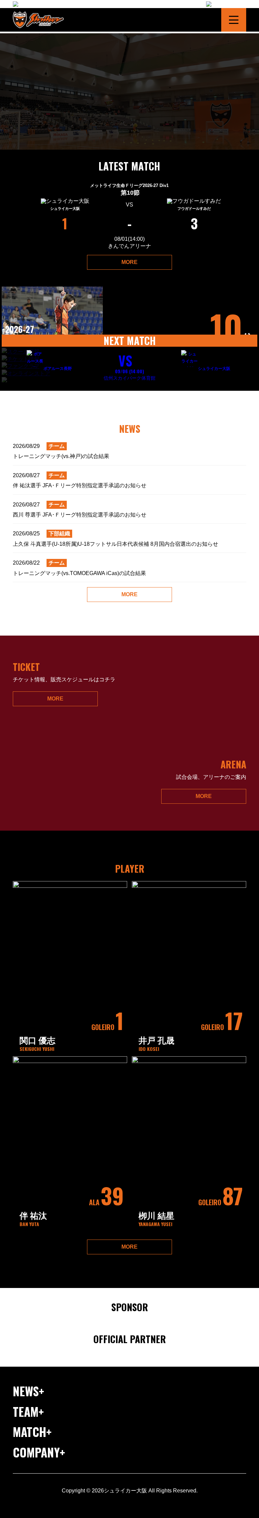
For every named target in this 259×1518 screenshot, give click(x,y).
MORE (129, 262)
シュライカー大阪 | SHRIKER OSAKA (41, 19)
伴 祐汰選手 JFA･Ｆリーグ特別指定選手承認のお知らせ (79, 480)
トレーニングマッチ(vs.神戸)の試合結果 (61, 451)
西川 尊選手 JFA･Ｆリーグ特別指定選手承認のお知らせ (79, 510)
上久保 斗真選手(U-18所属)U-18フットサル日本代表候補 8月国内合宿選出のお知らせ (115, 538)
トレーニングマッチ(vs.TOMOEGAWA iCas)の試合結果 (79, 568)
